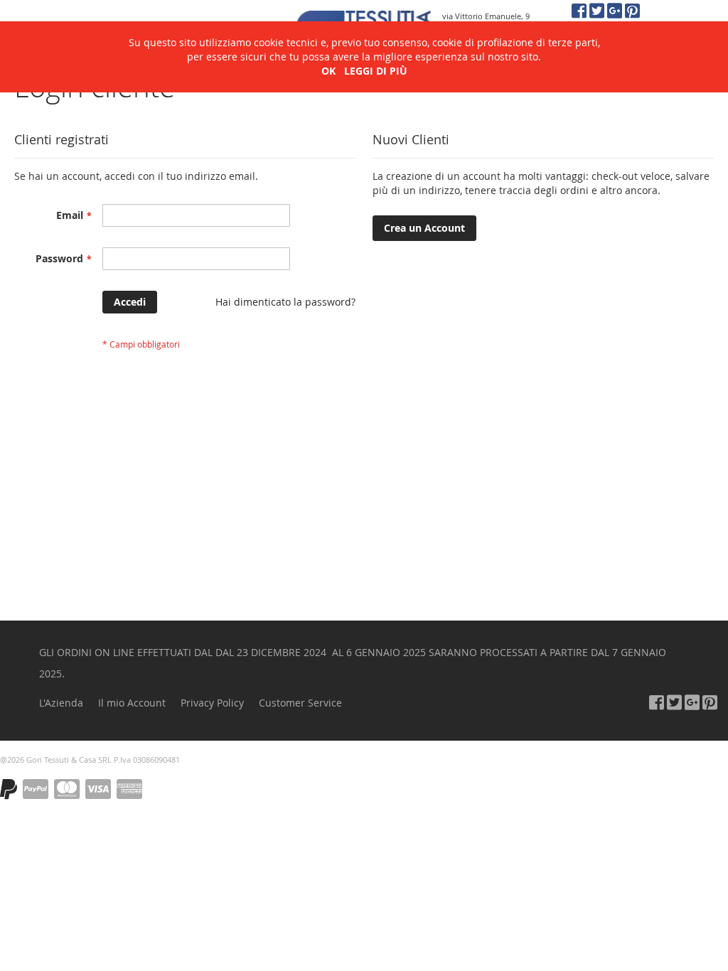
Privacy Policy (212, 702)
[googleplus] (614, 10)
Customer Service (300, 702)
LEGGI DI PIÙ (375, 70)
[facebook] (579, 10)
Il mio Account (132, 702)
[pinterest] (632, 10)
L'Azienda (61, 702)
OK (328, 70)
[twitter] (596, 10)
